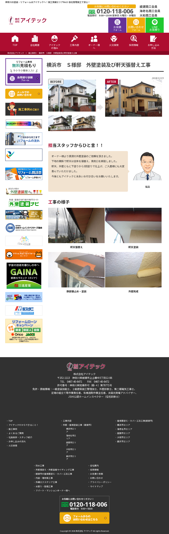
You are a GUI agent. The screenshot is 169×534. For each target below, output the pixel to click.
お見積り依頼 (96, 473)
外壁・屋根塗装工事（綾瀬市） (78, 424)
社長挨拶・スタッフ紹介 (20, 437)
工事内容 (67, 420)
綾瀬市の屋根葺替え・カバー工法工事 (54, 473)
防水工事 (40, 465)
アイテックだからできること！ (23, 424)
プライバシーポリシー (101, 482)
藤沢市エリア (71, 457)
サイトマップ (96, 486)
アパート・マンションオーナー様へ (53, 490)
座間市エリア (71, 444)
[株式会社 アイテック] (26, 24)
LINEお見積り (154, 28)
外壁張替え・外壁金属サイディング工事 (55, 469)
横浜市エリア (71, 430)
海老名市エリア (71, 437)
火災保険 (13, 445)
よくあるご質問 (16, 433)
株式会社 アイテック (15, 53)
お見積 (117, 28)
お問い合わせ (136, 28)
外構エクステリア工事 (46, 482)
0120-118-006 (115, 11)
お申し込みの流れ (17, 441)
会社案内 (94, 465)
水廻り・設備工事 (44, 486)
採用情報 (94, 469)
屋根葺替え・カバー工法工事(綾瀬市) (135, 420)
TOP (11, 420)
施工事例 (32, 53)
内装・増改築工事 (44, 477)
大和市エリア (71, 451)
